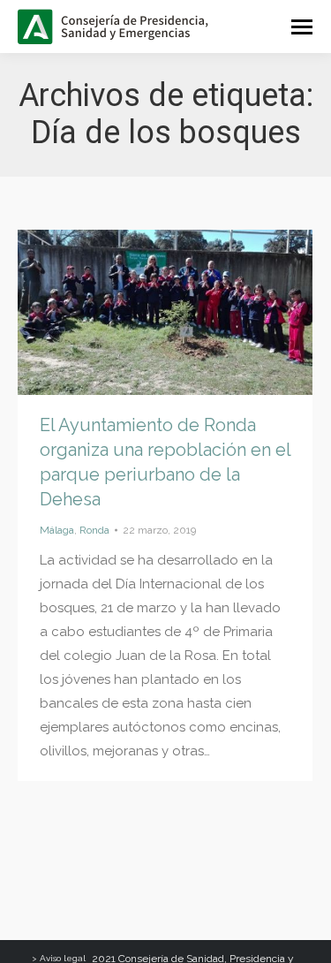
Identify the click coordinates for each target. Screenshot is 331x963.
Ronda (94, 530)
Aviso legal (63, 958)
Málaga (57, 530)
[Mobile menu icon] (301, 27)
